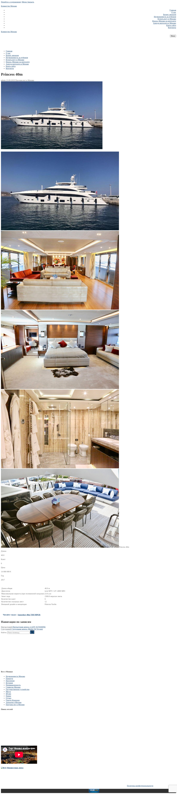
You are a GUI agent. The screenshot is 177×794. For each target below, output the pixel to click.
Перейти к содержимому (11, 2)
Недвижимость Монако (15, 676)
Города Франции (13, 700)
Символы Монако (13, 687)
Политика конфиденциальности (140, 786)
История (9, 683)
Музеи (8, 694)
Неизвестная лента (15, 768)
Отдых (8, 698)
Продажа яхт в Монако (24, 80)
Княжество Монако (9, 6)
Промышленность (13, 685)
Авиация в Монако (13, 702)
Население (10, 681)
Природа (9, 679)
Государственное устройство (17, 689)
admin (3, 80)
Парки (8, 696)
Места (8, 692)
